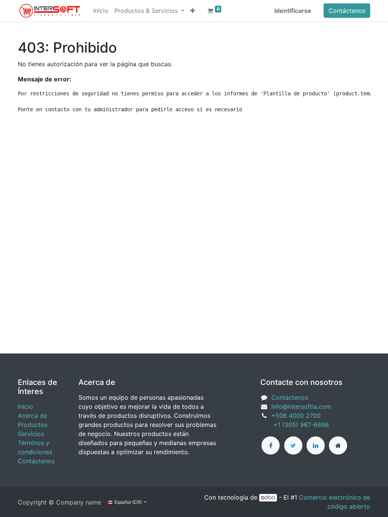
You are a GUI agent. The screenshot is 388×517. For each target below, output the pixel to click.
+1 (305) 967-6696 (294, 424)
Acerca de (32, 415)
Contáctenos (347, 10)
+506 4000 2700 (296, 415)
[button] (192, 10)
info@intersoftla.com (301, 406)
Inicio (25, 406)
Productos (32, 424)
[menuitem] (100, 10)
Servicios (31, 434)
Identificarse (292, 10)
